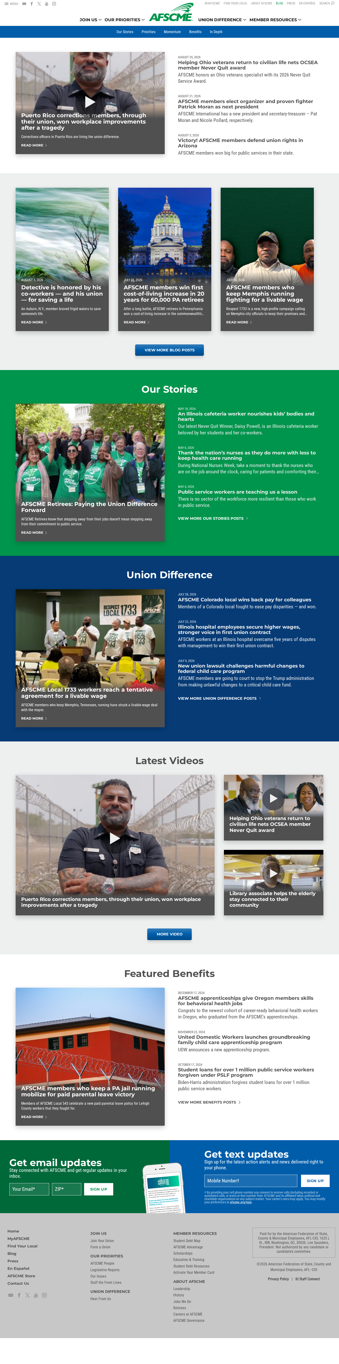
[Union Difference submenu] (245, 20)
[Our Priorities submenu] (143, 20)
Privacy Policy (278, 1279)
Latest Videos (169, 760)
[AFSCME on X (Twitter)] (39, 3)
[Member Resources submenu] (300, 20)
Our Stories (169, 389)
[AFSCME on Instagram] (54, 3)
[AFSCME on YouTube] (46, 3)
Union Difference (169, 575)
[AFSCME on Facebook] (31, 3)
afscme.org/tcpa (241, 1202)
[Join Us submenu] (100, 20)
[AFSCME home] (171, 12)
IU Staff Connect (307, 1279)
